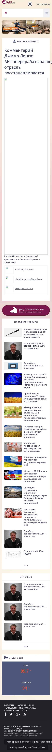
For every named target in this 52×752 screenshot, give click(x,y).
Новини (21, 705)
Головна (9, 705)
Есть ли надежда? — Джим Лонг (35, 625)
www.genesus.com (24, 288)
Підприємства (27, 707)
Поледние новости (26, 322)
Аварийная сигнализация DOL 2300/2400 (33, 366)
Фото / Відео (11, 710)
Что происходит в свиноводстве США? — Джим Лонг (34, 346)
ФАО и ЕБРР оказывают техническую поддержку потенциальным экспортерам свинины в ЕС (35, 517)
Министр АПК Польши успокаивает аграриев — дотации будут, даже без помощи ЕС (35, 476)
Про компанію (11, 733)
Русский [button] (42, 4)
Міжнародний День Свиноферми (27, 747)
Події (24, 710)
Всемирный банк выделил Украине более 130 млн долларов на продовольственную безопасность (35, 414)
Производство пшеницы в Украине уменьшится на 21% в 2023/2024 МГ (35, 397)
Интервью (26, 576)
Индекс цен (15, 657)
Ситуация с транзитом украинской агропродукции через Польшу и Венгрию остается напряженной (35, 495)
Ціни (31, 705)
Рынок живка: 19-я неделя (33, 552)
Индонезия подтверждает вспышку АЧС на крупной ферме (32, 447)
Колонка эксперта (27, 41)
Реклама (8, 735)
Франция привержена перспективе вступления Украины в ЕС (35, 461)
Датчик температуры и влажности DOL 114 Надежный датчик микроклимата (35, 333)
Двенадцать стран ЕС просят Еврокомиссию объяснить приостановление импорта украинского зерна (35, 381)
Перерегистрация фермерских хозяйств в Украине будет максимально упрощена (35, 431)
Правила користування (26, 735)
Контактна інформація (31, 733)
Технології (10, 707)
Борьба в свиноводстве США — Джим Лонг (35, 534)
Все (26, 565)
